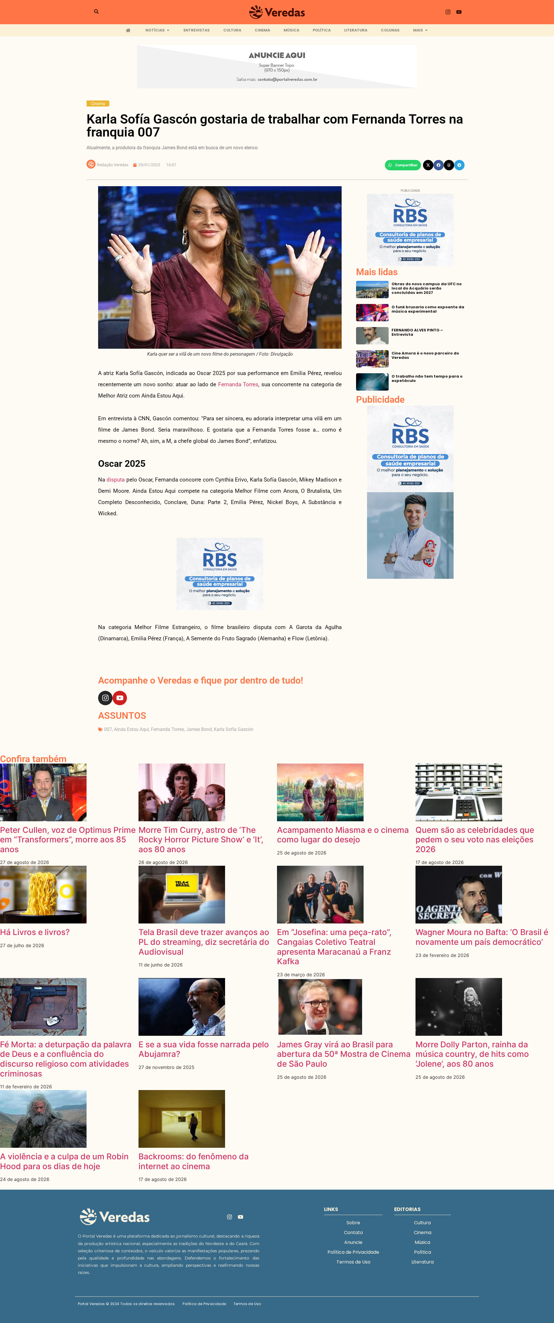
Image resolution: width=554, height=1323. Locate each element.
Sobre (353, 1222)
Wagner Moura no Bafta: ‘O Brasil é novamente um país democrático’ (481, 937)
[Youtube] (459, 12)
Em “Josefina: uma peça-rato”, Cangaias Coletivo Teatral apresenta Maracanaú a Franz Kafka (334, 946)
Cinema (98, 103)
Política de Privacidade (353, 1252)
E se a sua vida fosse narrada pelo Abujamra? (203, 1049)
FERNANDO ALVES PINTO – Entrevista (417, 332)
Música (422, 1242)
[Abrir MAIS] (426, 30)
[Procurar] (96, 12)
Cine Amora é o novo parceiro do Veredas (425, 355)
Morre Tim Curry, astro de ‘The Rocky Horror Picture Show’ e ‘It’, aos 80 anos (200, 839)
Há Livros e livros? (35, 932)
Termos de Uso (353, 1262)
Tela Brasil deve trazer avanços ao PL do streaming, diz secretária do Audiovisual (203, 941)
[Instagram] (448, 12)
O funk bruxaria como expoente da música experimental (428, 309)
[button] (403, 165)
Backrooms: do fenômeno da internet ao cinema (193, 1161)
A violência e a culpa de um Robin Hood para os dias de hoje (64, 1161)
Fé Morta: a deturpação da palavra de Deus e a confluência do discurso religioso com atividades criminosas (66, 1059)
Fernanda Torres (238, 384)
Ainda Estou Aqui (131, 729)
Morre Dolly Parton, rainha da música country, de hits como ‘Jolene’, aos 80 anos (472, 1054)
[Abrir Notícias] (168, 30)
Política (422, 1252)
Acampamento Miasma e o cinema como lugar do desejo (343, 835)
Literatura (422, 1262)
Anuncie (353, 1242)
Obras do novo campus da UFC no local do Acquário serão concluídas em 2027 (427, 288)
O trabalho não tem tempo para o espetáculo (427, 378)
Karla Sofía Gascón (233, 729)
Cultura (422, 1222)
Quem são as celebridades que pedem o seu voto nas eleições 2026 (474, 839)
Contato (353, 1232)
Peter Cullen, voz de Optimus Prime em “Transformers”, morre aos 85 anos (68, 839)
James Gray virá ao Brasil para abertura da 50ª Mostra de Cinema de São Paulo (344, 1054)
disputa (115, 479)
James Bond (199, 729)
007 (108, 729)
